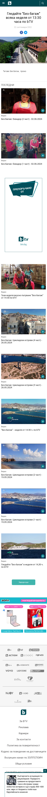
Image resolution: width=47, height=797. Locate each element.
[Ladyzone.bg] (20, 671)
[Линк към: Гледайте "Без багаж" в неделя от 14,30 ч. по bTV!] (23, 555)
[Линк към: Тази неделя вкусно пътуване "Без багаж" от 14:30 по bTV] (23, 286)
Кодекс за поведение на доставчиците (23, 751)
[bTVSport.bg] (35, 670)
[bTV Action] (10, 655)
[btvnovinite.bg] (23, 665)
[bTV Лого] (23, 712)
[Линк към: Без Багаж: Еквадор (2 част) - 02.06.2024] (23, 110)
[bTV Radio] (23, 693)
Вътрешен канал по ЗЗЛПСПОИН (23, 757)
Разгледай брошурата (33, 601)
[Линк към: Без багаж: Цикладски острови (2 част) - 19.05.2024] (23, 465)
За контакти (24, 739)
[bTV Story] (25, 655)
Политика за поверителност (23, 745)
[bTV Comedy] (20, 650)
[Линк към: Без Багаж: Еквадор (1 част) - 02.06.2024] (23, 155)
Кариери (23, 733)
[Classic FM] (17, 701)
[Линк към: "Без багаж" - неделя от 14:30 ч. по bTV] (23, 420)
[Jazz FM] (37, 693)
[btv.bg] (10, 650)
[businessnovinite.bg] (38, 665)
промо (23, 71)
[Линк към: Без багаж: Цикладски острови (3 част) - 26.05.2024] (23, 376)
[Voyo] (8, 671)
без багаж (14, 71)
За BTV (23, 721)
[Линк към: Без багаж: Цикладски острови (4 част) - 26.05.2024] (23, 331)
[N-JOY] (9, 693)
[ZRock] (30, 701)
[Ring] (38, 655)
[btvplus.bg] (8, 665)
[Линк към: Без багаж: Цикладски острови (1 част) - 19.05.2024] (23, 510)
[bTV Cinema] (34, 650)
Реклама (23, 727)
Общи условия (23, 763)
